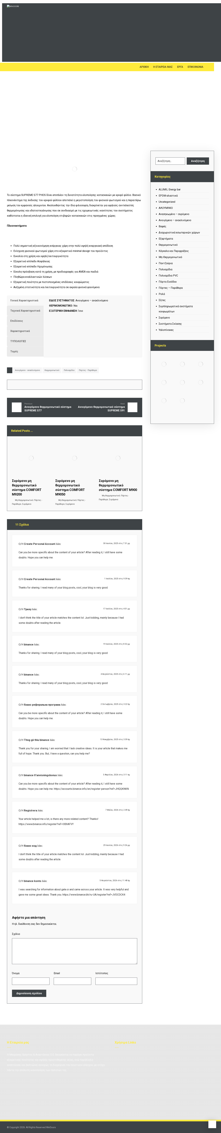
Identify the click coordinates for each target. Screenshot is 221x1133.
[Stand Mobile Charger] (163, 382)
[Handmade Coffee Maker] (182, 400)
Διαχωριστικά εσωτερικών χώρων (179, 232)
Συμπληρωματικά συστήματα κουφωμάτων (176, 309)
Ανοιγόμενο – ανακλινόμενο (175, 220)
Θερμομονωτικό (51, 370)
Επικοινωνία (125, 1059)
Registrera (30, 810)
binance (28, 644)
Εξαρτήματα (166, 238)
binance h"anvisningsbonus (40, 775)
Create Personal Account (39, 543)
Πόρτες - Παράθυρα (88, 370)
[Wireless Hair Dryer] (182, 364)
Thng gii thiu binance (36, 740)
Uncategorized (167, 201)
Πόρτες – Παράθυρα (171, 287)
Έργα (189, 1054)
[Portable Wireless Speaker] (200, 364)
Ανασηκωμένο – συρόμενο (174, 214)
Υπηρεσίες (159, 1059)
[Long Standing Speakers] (200, 382)
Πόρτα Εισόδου (168, 281)
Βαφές (162, 226)
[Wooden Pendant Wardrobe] (163, 400)
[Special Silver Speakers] (182, 382)
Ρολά (162, 294)
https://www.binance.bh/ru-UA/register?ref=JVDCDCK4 (93, 894)
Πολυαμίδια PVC (168, 275)
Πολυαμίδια (69, 370)
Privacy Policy (194, 1059)
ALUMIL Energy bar (170, 189)
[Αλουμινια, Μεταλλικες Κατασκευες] (34, 32)
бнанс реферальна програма (42, 704)
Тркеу (27, 609)
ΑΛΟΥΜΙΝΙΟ (166, 207)
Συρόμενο (26, 504)
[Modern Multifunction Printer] (163, 364)
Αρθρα (156, 1054)
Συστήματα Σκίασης (170, 323)
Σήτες (162, 300)
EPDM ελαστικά (168, 195)
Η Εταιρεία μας (126, 1054)
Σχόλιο (16, 933)
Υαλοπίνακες (166, 329)
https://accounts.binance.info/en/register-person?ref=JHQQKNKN (91, 788)
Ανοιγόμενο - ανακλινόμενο (27, 370)
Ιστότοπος (101, 973)
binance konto (32, 881)
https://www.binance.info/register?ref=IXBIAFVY (46, 824)
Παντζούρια (166, 263)
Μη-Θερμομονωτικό (24, 500)
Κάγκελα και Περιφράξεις (174, 251)
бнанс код (30, 845)
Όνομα (15, 973)
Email (57, 973)
